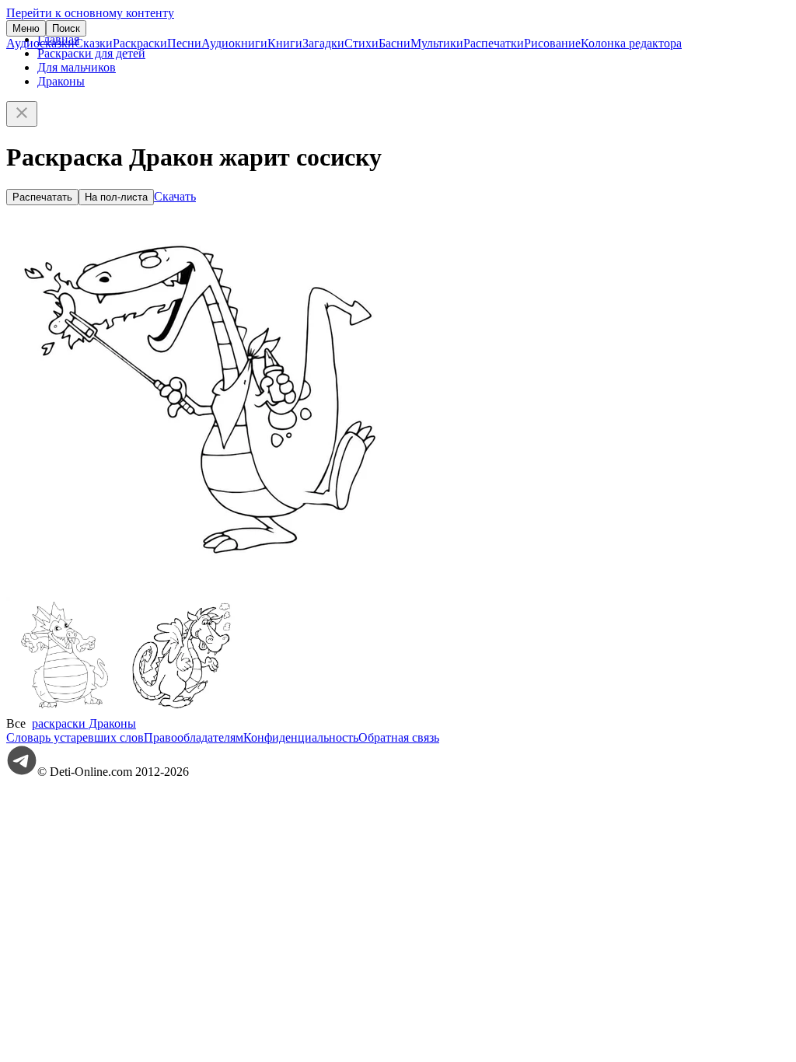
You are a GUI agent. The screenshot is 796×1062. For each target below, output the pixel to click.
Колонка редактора (631, 43)
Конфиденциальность (300, 737)
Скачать (175, 196)
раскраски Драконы (84, 723)
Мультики (436, 43)
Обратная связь (398, 737)
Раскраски (140, 43)
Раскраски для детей (91, 53)
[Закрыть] (21, 114)
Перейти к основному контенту (90, 12)
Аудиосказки (40, 43)
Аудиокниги (234, 43)
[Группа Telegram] (21, 771)
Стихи (361, 43)
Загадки (323, 43)
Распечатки (493, 43)
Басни (394, 43)
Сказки (94, 43)
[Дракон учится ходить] (181, 709)
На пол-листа (116, 197)
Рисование (552, 43)
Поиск (66, 28)
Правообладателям (193, 737)
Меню (26, 28)
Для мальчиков (76, 67)
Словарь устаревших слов (75, 737)
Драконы (61, 81)
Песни (184, 43)
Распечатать (42, 197)
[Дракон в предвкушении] (64, 709)
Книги (284, 43)
